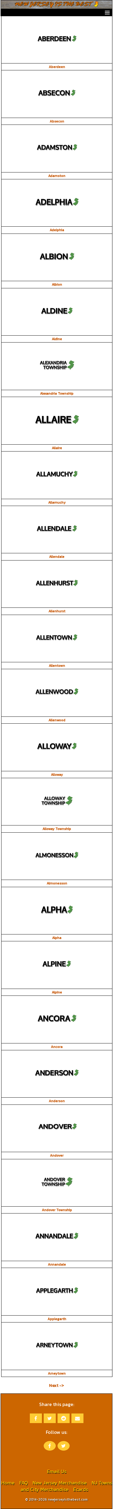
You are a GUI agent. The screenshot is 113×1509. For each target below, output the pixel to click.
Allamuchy (57, 502)
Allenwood (57, 720)
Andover (57, 1155)
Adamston (56, 175)
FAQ (23, 1482)
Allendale (56, 556)
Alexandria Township (57, 393)
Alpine (57, 992)
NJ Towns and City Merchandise (66, 1486)
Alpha (56, 937)
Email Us (56, 1471)
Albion (57, 284)
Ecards (80, 1489)
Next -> (56, 1385)
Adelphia (57, 230)
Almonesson (57, 883)
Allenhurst (57, 611)
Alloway (57, 774)
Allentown (57, 665)
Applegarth (57, 1319)
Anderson (57, 1101)
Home (7, 1482)
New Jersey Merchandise (60, 1482)
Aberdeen (57, 66)
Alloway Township (56, 828)
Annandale (57, 1264)
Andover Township (57, 1210)
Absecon (57, 121)
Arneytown (57, 1373)
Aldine (57, 339)
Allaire (57, 448)
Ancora (57, 1046)
